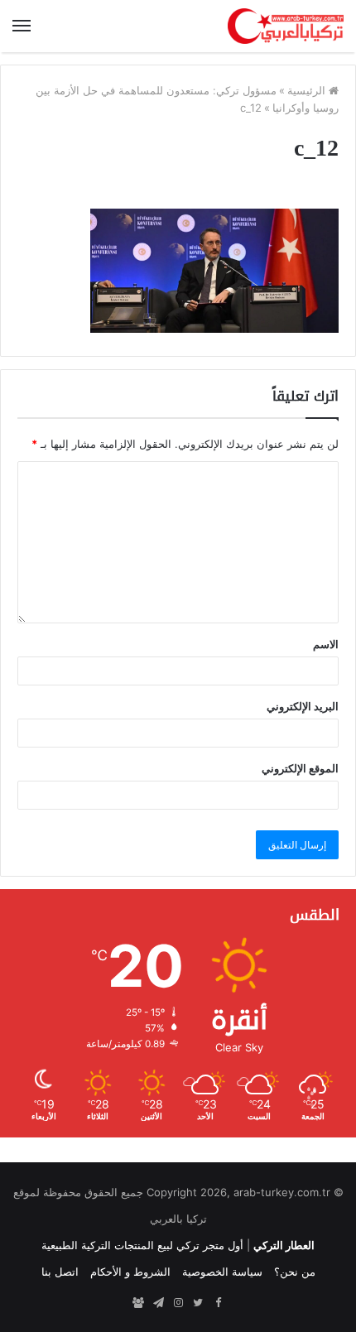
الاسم (326, 644)
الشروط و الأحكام (130, 1271)
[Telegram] (158, 1303)
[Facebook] (218, 1303)
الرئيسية (308, 90)
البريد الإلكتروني (303, 706)
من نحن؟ (294, 1271)
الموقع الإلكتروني (300, 768)
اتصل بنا (60, 1271)
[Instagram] (178, 1303)
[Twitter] (198, 1303)
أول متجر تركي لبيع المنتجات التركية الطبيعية (142, 1245)
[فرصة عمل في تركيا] (138, 1303)
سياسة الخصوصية (222, 1271)
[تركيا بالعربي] (286, 26)
